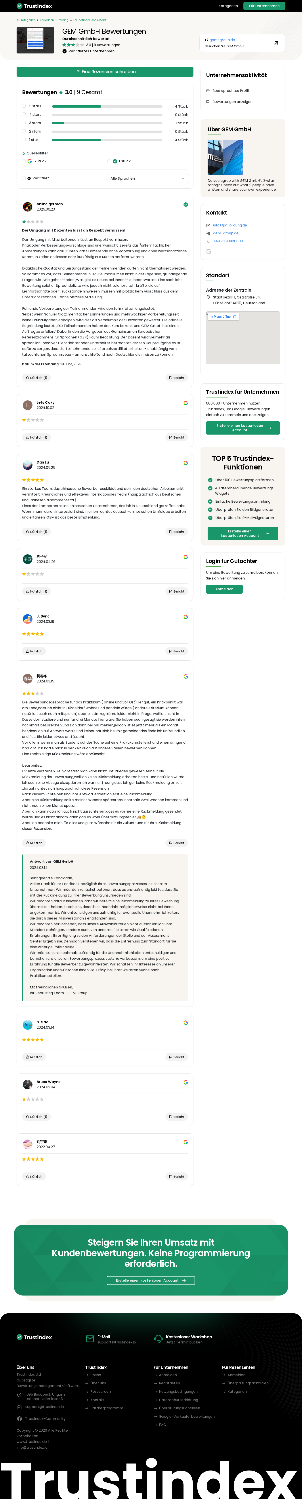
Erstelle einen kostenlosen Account (240, 428)
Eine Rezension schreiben (109, 71)
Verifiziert (40, 178)
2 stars (35, 131)
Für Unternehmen (264, 5)
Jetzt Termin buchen (184, 1342)
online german (50, 204)
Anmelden (224, 589)
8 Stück (40, 161)
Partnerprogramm (106, 1408)
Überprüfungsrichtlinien (179, 1408)
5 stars (35, 106)
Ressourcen (100, 1391)
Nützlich (38, 378)
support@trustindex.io (116, 1342)
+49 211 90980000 (228, 241)
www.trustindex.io (32, 1441)
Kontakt (97, 1399)
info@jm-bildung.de (230, 225)
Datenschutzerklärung (178, 1399)
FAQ (162, 1424)
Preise (95, 1374)
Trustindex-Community (45, 1418)
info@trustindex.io (32, 1447)
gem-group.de (226, 233)
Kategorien (228, 6)
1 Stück (125, 161)
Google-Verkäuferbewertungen (187, 1416)
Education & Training (54, 20)
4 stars (35, 114)
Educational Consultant (89, 20)
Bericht (178, 378)
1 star (33, 140)
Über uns (98, 1383)
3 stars (35, 123)
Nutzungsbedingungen (178, 1391)
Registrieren (169, 1383)
